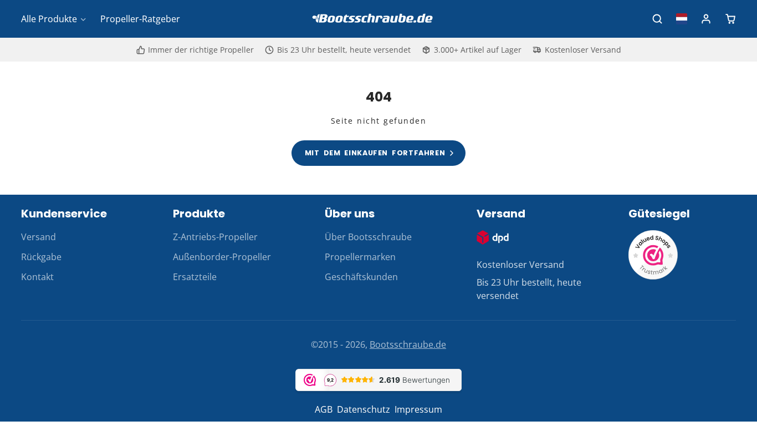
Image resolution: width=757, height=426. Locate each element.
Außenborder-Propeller (222, 257)
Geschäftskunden (361, 277)
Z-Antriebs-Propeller (215, 237)
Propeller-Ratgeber (140, 19)
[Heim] (378, 19)
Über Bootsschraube (368, 237)
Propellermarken (360, 257)
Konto (706, 18)
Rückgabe (41, 257)
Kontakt (37, 277)
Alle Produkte (49, 19)
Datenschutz (363, 409)
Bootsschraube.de (408, 344)
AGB (324, 409)
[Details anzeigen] (493, 237)
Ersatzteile (195, 277)
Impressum (418, 409)
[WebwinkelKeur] (653, 277)
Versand (38, 237)
